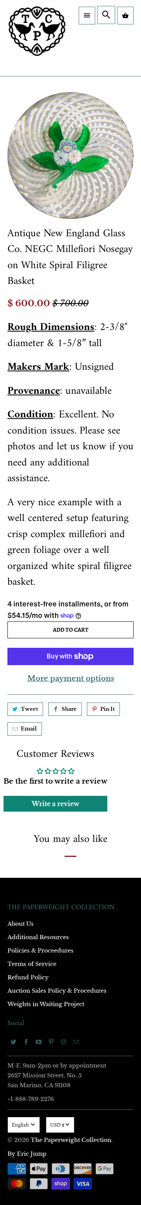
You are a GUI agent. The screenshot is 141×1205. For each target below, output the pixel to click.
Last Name (24, 586)
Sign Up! (70, 783)
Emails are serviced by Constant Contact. (50, 761)
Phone (19, 631)
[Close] (131, 406)
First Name (24, 541)
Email (18, 496)
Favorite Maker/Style (36, 677)
